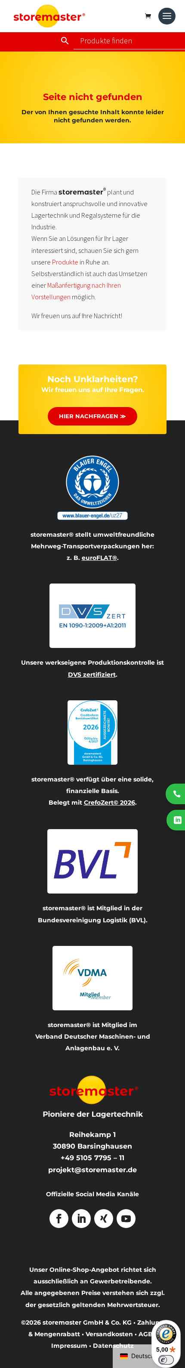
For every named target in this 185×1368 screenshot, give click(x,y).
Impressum (69, 1346)
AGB (146, 1334)
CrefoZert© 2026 (109, 802)
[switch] (166, 1360)
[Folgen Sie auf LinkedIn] (81, 1218)
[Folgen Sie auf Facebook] (58, 1218)
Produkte (65, 262)
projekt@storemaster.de (92, 1170)
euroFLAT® (99, 558)
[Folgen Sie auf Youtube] (126, 1218)
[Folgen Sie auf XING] (103, 1218)
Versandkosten (109, 1334)
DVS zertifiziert (92, 674)
